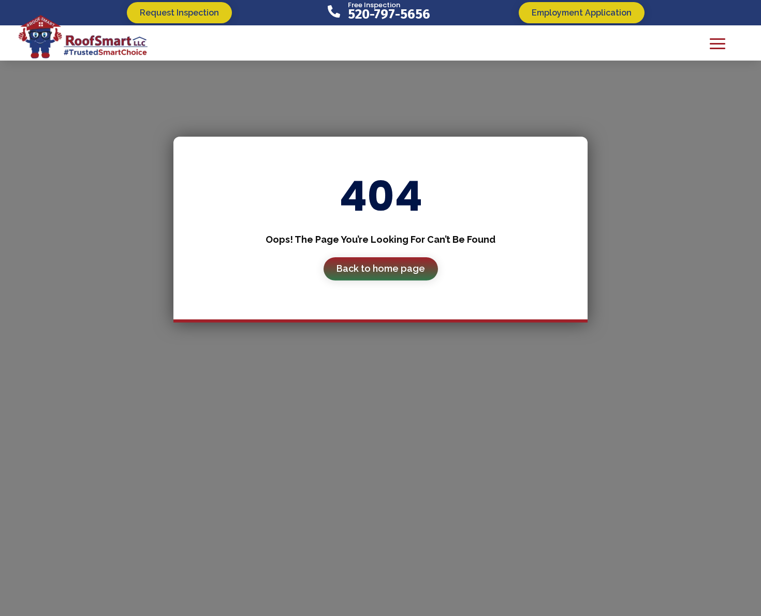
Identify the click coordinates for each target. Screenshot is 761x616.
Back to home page (380, 268)
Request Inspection (179, 13)
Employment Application (582, 13)
